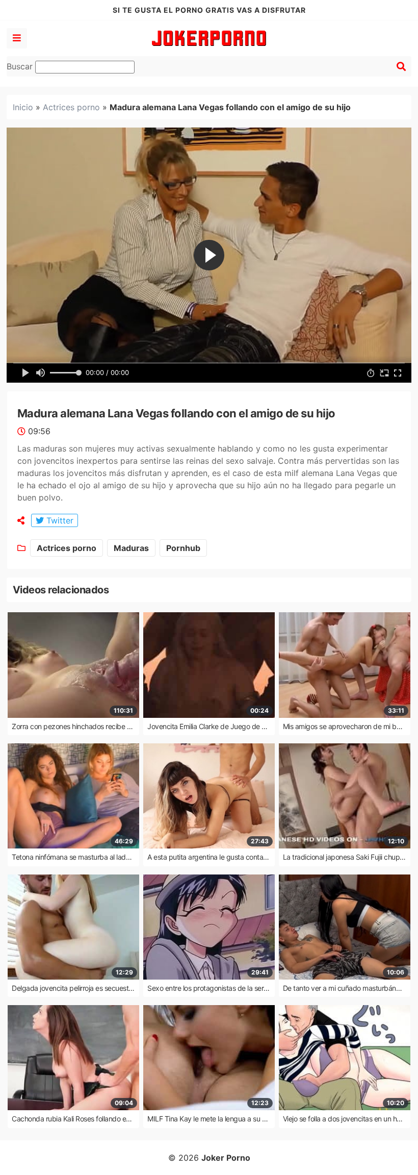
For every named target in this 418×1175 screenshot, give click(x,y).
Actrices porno (71, 107)
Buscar (21, 66)
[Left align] (17, 38)
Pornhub (183, 548)
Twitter (58, 520)
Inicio (23, 107)
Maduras (131, 548)
